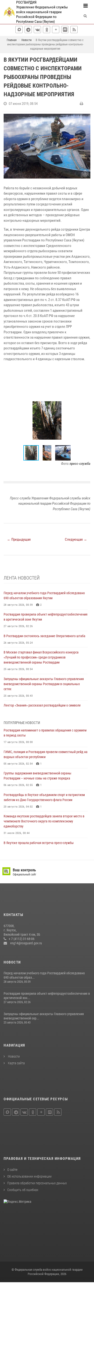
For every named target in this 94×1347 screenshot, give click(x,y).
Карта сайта (16, 1063)
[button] (86, 400)
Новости (13, 1056)
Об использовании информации (29, 1176)
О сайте (12, 1170)
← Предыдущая (19, 539)
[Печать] (82, 104)
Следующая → (76, 539)
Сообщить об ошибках (22, 1190)
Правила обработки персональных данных (37, 1183)
